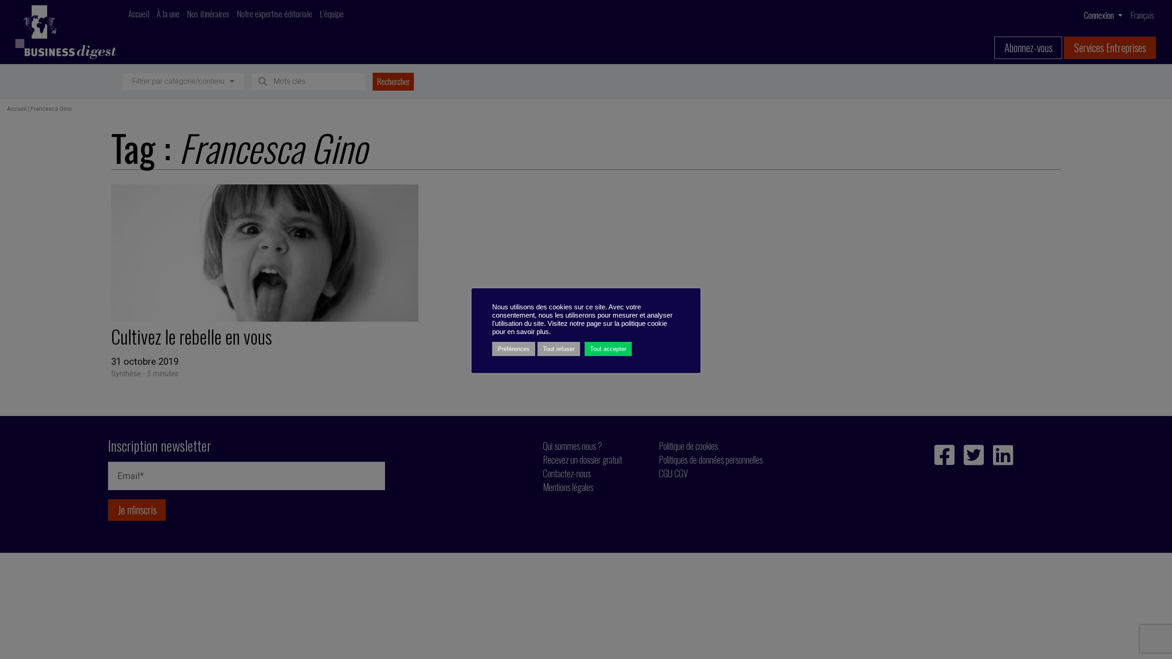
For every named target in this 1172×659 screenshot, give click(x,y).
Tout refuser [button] (559, 349)
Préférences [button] (514, 349)
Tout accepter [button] (608, 349)
